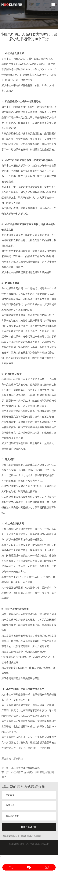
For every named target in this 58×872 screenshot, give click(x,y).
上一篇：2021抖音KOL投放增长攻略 (20, 768)
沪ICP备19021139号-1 (17, 844)
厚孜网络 (18, 758)
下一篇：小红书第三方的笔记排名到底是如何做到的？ (27, 774)
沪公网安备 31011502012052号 (38, 844)
